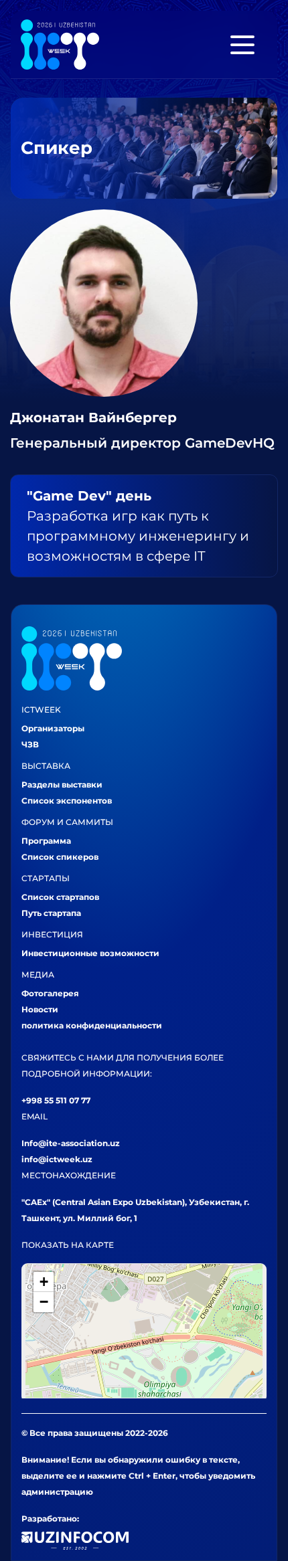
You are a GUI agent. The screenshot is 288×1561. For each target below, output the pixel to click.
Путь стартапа (51, 913)
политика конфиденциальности (91, 1025)
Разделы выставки (61, 784)
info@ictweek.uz (56, 1159)
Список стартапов (60, 897)
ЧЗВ (30, 744)
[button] (43, 1282)
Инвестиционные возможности (90, 953)
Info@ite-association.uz (70, 1143)
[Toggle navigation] (242, 44)
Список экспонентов (66, 801)
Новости (39, 1009)
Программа (46, 841)
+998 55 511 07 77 (55, 1100)
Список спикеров (59, 857)
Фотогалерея (50, 993)
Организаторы (52, 728)
